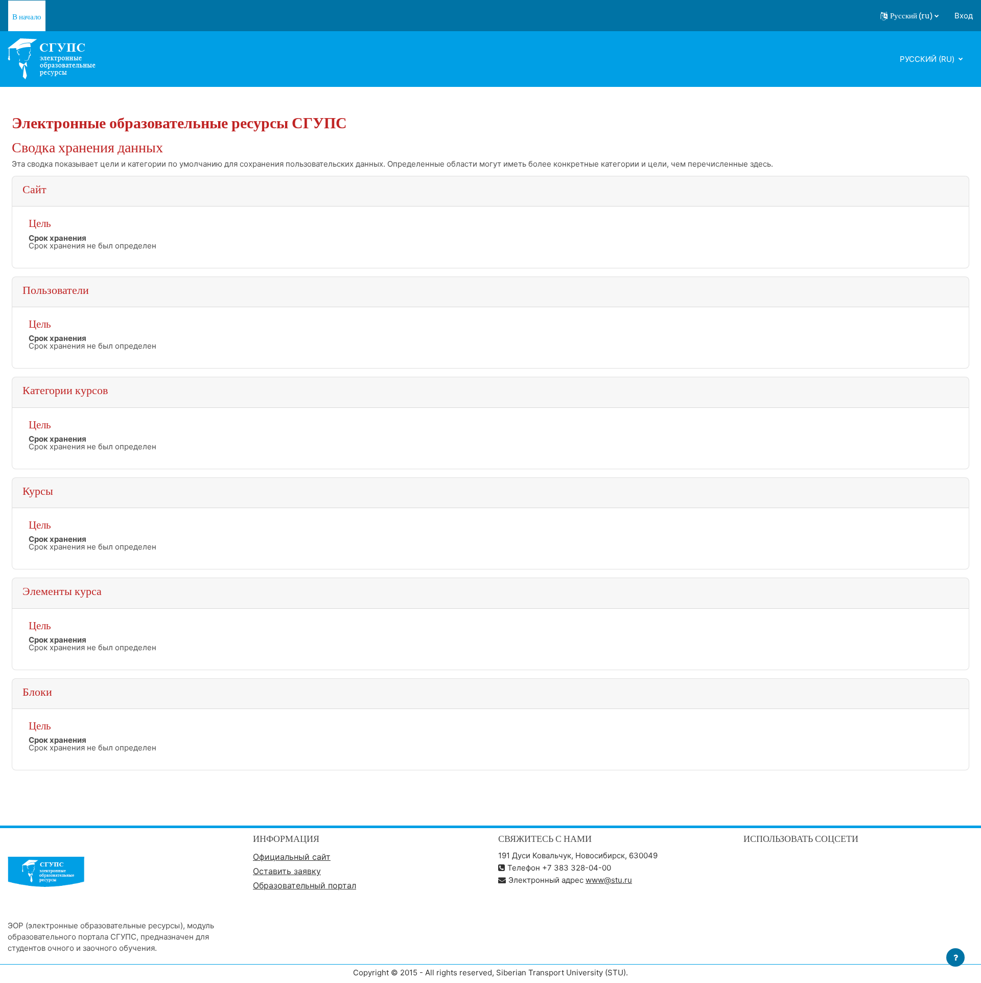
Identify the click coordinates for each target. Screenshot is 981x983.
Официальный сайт (292, 857)
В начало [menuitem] (26, 16)
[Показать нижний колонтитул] (955, 957)
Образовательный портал (304, 885)
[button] (909, 15)
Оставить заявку (287, 871)
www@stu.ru (609, 880)
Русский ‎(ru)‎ (928, 59)
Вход (963, 15)
